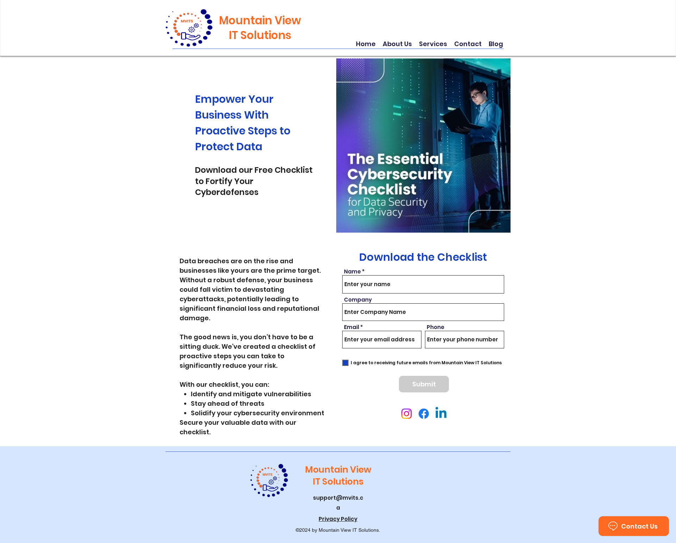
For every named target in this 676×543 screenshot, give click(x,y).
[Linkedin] (441, 414)
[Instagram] (406, 414)
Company (358, 299)
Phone (435, 327)
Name (352, 271)
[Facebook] (424, 414)
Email (351, 327)
